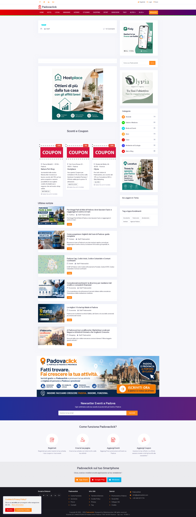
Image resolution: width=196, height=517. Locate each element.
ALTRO (132, 12)
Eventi (71, 264)
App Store (83, 480)
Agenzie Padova (135, 221)
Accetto (9, 510)
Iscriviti (154, 12)
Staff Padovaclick (84, 215)
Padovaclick (90, 512)
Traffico (72, 215)
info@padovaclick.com (140, 495)
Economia (72, 288)
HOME (42, 12)
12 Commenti (110, 29)
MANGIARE (66, 12)
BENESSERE (115, 12)
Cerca (152, 63)
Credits (113, 505)
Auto (127, 134)
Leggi (69, 224)
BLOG (141, 12)
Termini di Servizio (97, 496)
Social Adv (115, 499)
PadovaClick (137, 492)
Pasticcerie (136, 218)
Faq (92, 505)
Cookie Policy (95, 499)
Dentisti (125, 221)
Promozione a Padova (118, 496)
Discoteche (126, 218)
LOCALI (57, 12)
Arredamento (145, 218)
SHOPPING (96, 12)
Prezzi (72, 502)
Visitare (71, 239)
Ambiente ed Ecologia (132, 145)
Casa (127, 140)
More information (18, 505)
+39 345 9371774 (138, 498)
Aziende (128, 117)
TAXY (125, 12)
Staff (48, 29)
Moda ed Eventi (130, 128)
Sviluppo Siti (115, 502)
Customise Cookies (23, 510)
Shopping (72, 335)
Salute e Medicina (131, 122)
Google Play (99, 480)
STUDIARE (86, 12)
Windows (115, 480)
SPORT (106, 12)
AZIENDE (77, 12)
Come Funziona (75, 496)
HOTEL (49, 12)
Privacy (93, 502)
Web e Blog (129, 151)
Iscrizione (73, 499)
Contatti (73, 505)
